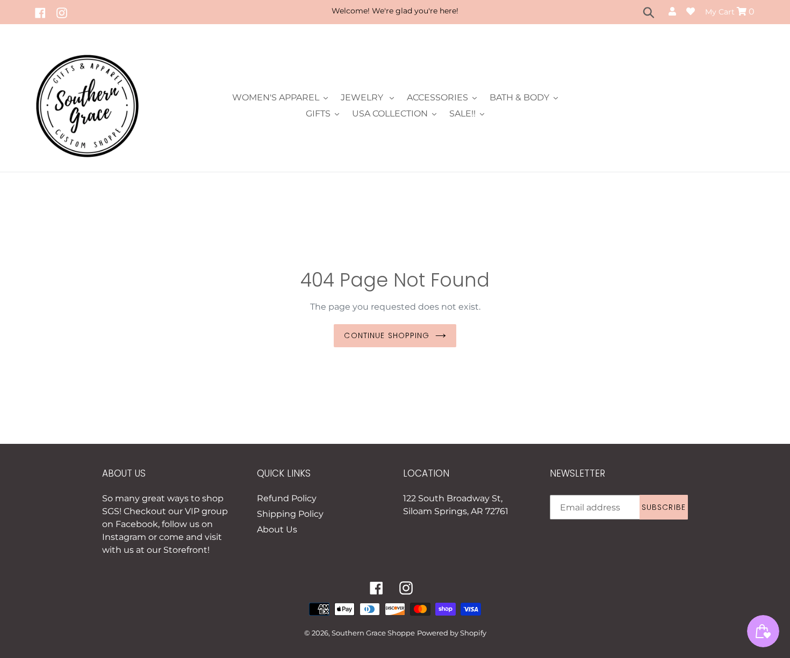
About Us (277, 529)
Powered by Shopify (451, 632)
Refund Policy (287, 498)
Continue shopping (386, 335)
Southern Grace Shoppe (373, 632)
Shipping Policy (290, 514)
